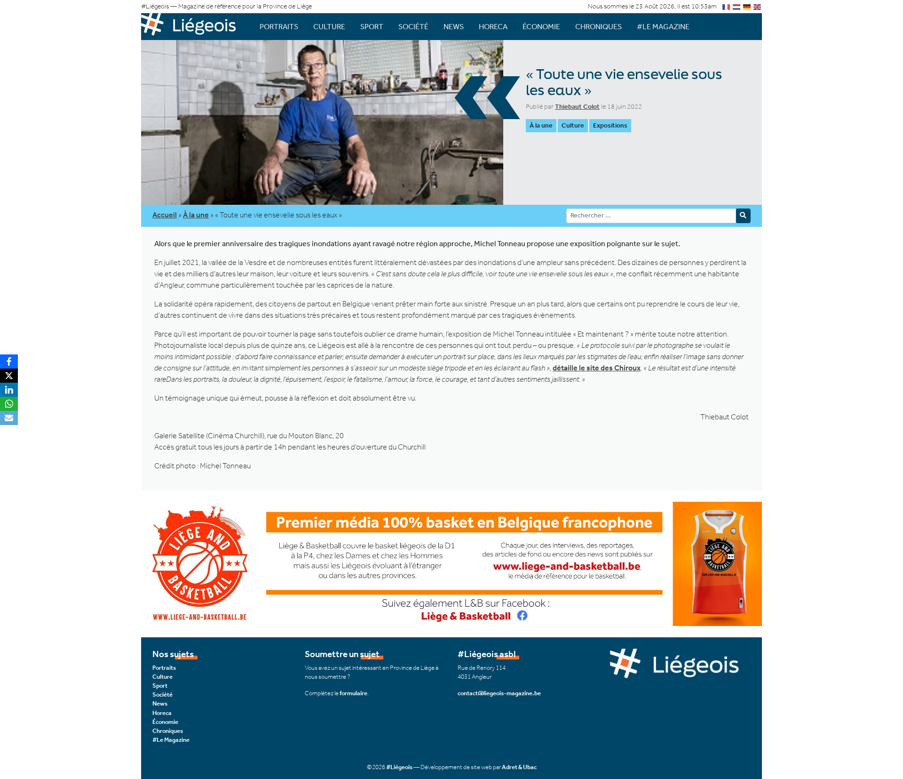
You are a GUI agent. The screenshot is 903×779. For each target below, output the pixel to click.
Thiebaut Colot (577, 107)
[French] (726, 6)
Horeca (493, 26)
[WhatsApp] (9, 404)
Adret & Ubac (519, 767)
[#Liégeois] (193, 26)
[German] (747, 6)
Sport (371, 26)
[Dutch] (737, 6)
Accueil (164, 214)
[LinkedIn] (9, 390)
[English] (757, 6)
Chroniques (598, 26)
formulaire (353, 693)
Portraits (279, 26)
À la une (541, 125)
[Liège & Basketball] (451, 562)
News (454, 26)
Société (413, 26)
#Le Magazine (663, 26)
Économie (541, 26)
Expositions (610, 125)
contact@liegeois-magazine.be (499, 693)
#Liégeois (399, 767)
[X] (9, 376)
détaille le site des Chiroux (597, 367)
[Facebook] (9, 361)
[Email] (9, 418)
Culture (329, 26)
